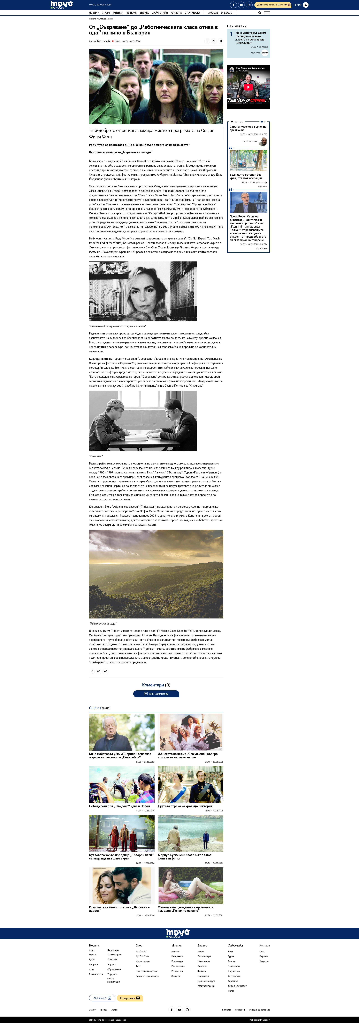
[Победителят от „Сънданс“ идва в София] (122, 784)
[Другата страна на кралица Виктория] (190, 784)
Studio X (266, 1020)
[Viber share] (214, 41)
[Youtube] (241, 5)
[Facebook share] (207, 41)
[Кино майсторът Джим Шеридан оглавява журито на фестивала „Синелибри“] (122, 732)
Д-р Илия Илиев (250, 141)
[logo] (61, 5)
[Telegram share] (220, 41)
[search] (259, 12)
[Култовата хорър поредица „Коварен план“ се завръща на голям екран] (122, 833)
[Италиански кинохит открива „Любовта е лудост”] (122, 885)
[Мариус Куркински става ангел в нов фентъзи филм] (190, 833)
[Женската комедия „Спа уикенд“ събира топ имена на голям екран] (190, 732)
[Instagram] (249, 5)
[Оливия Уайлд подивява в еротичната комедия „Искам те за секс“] (190, 885)
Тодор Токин (261, 248)
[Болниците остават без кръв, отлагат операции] (248, 160)
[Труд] (178, 933)
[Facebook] (233, 5)
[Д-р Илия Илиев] (262, 141)
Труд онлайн (104, 41)
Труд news (255, 53)
